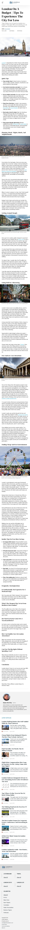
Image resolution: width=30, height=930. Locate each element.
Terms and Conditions (6, 926)
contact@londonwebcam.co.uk (7, 922)
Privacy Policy (4, 924)
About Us (3, 927)
